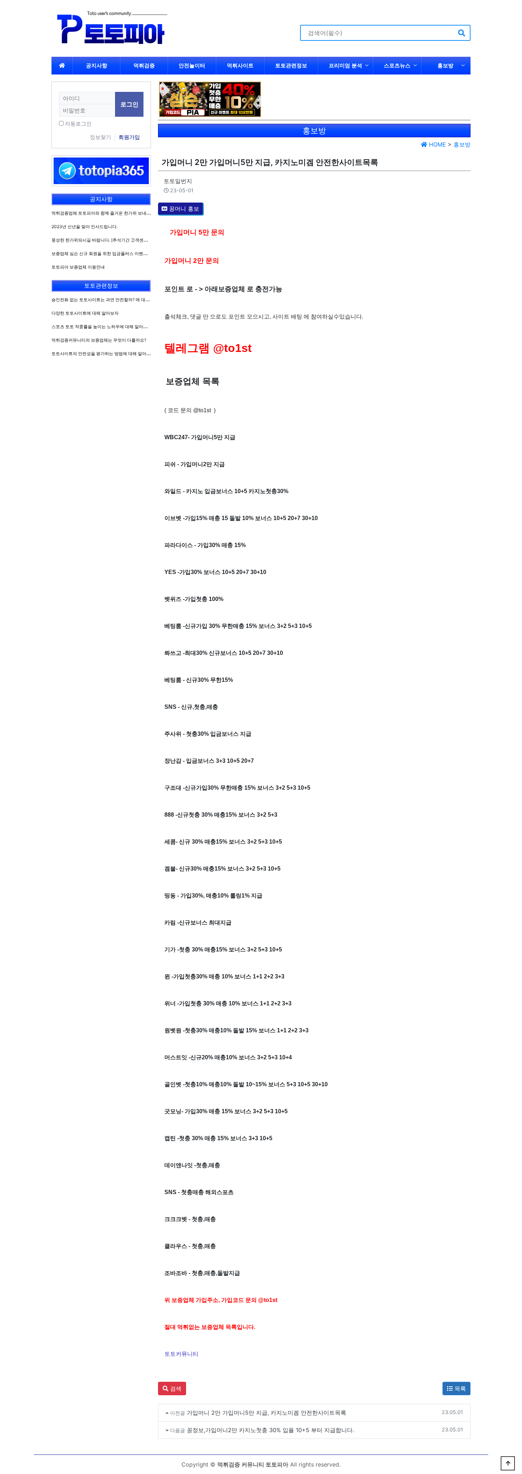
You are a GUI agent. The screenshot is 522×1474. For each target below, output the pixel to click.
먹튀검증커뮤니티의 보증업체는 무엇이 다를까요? (98, 340)
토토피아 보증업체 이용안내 (78, 267)
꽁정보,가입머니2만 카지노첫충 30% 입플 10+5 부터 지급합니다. (270, 1430)
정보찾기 (100, 137)
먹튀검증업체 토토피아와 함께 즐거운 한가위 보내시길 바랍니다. (112, 213)
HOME (436, 144)
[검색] (462, 33)
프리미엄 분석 (345, 65)
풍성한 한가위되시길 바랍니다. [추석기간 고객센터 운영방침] (109, 240)
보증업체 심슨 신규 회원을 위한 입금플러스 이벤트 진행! (104, 253)
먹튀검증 (144, 65)
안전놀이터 (192, 65)
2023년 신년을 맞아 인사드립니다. (84, 226)
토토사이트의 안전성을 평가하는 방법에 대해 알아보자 (103, 353)
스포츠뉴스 (397, 65)
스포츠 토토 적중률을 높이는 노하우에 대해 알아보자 (101, 326)
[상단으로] (508, 1463)
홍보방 (445, 65)
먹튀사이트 (240, 65)
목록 (459, 1388)
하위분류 (366, 65)
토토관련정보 (291, 65)
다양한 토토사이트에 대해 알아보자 (85, 313)
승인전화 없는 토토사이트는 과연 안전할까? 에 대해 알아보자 (109, 299)
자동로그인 (78, 124)
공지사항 (96, 65)
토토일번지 (178, 180)
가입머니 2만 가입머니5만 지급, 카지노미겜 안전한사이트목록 (266, 1412)
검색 (174, 1388)
